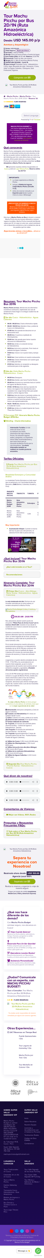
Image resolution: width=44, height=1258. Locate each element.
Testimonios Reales (31, 1135)
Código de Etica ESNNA (30, 1139)
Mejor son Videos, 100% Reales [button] (22, 814)
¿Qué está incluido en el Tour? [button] (19, 567)
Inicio (26, 1118)
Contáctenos (29, 1143)
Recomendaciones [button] (14, 574)
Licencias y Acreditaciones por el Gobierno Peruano (32, 1130)
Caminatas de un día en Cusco (11, 1175)
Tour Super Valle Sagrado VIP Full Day (32, 1175)
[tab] (22, 466)
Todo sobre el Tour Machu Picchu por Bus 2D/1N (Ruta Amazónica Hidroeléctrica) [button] (21, 833)
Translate (37, 119)
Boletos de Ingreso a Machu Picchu (11, 1198)
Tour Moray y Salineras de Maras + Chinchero (32, 1182)
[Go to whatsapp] (38, 1251)
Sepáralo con (21, 881)
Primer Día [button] (22, 593)
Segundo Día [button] (21, 765)
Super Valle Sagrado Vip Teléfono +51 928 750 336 (11, 1149)
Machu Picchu (12, 96)
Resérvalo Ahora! (23, 50)
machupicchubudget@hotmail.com (12, 1154)
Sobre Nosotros (30, 1121)
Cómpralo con (21, 77)
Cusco (6, 169)
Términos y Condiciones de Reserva (18, 1235)
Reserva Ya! (33, 98)
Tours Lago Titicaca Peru (11, 1211)
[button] (35, 610)
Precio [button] (21, 466)
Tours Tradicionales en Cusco (11, 1170)
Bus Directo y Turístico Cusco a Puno (10, 1204)
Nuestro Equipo (30, 1124)
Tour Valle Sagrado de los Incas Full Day (32, 1170)
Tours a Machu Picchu (9, 1181)
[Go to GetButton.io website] (38, 1255)
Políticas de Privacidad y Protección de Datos (24, 1236)
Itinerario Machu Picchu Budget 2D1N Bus (22, 416)
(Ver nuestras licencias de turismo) (23, 139)
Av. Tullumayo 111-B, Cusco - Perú (11, 1143)
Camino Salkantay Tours (10, 1186)
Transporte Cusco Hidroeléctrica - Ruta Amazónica (11, 1192)
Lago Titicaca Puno (22, 169)
